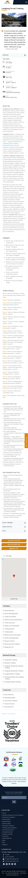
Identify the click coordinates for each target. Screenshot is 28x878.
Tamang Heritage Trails (14, 141)
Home (4, 813)
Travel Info (5, 836)
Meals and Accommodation (13, 635)
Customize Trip (15, 544)
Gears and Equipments (11, 613)
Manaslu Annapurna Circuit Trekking (12, 815)
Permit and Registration (12, 638)
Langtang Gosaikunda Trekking (14, 671)
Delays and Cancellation (12, 626)
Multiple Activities (7, 834)
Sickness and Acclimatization (13, 619)
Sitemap (4, 844)
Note (4, 531)
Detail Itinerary (7, 522)
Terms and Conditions (8, 817)
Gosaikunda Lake (8, 145)
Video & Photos (7, 526)
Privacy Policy (6, 819)
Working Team (6, 823)
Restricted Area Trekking (12, 644)
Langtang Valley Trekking (10, 143)
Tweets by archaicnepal (8, 713)
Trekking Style (9, 632)
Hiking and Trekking (8, 825)
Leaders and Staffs (10, 616)
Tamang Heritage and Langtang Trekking (14, 678)
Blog (3, 840)
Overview (5, 55)
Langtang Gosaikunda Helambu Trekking (14, 667)
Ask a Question (26, 442)
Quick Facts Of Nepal (11, 700)
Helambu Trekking (8, 147)
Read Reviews (6, 821)
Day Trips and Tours (8, 830)
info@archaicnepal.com (12, 859)
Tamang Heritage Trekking (13, 682)
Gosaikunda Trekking (11, 660)
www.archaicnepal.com (12, 861)
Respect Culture (9, 641)
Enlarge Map (14, 599)
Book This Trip (15, 540)
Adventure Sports (7, 832)
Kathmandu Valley (10, 697)
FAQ (3, 842)
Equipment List (9, 647)
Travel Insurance (10, 622)
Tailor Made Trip (7, 838)
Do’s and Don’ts (9, 694)
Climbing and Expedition (9, 827)
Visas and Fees (9, 707)
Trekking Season (10, 629)
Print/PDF (15, 548)
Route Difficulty (9, 610)
